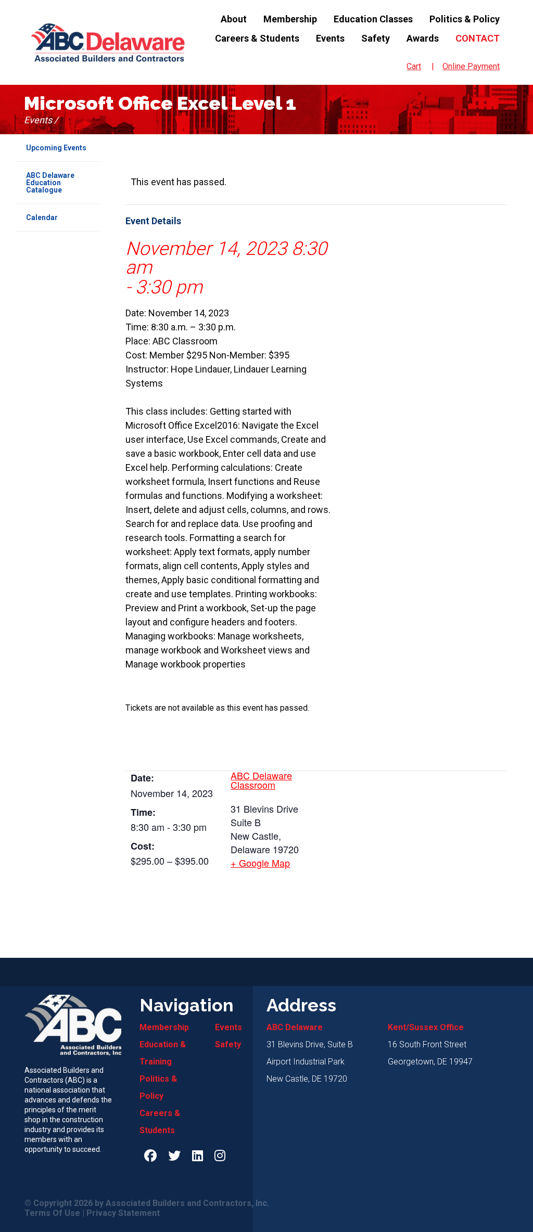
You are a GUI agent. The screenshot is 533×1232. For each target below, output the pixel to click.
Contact (477, 38)
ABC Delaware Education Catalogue (50, 182)
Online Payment (471, 66)
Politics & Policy (464, 19)
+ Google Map (260, 862)
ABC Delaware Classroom (261, 780)
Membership (290, 19)
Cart (414, 66)
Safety (375, 38)
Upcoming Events (56, 148)
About (234, 19)
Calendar (42, 217)
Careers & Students (257, 38)
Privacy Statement (123, 1213)
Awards (423, 38)
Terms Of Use (52, 1213)
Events (330, 38)
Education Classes (373, 19)
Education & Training (162, 1053)
